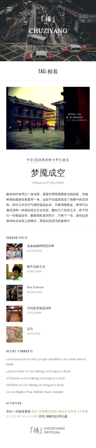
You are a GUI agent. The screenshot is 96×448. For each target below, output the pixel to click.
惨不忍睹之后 (36, 267)
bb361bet (12, 385)
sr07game (12, 378)
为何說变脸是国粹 (39, 308)
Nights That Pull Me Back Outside (39, 392)
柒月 (30, 329)
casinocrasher (15, 371)
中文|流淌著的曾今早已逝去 (48, 159)
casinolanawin (16, 359)
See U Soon (35, 287)
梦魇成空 (48, 172)
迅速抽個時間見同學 (40, 246)
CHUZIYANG (48, 31)
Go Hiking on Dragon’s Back (50, 371)
